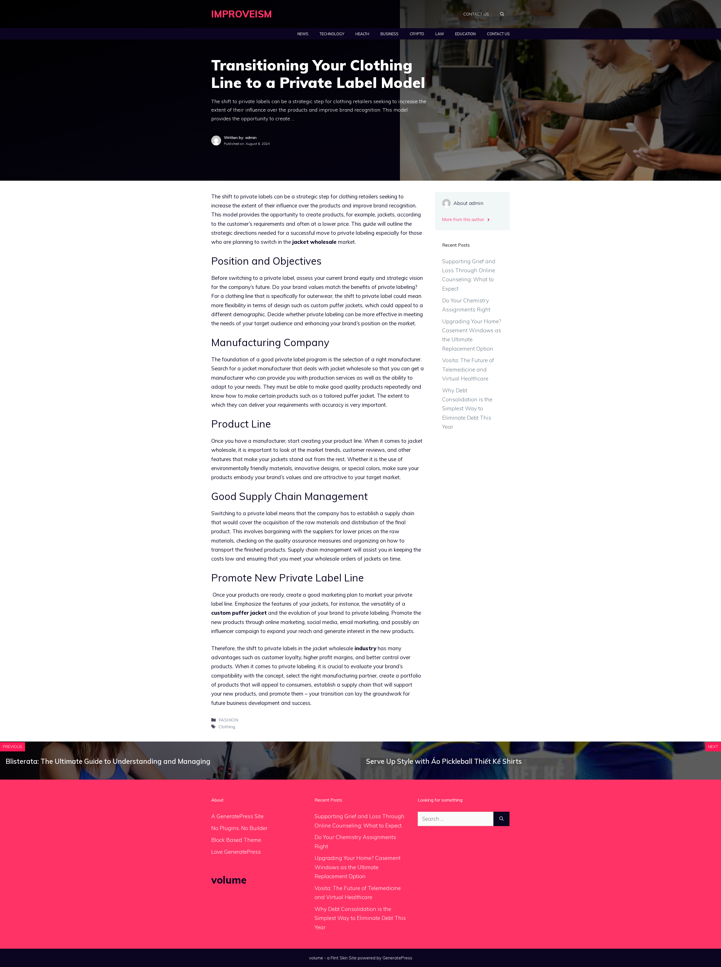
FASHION (228, 720)
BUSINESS (389, 34)
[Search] (501, 819)
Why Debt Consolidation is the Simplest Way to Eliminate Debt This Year (467, 408)
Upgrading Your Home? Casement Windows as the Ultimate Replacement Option (357, 867)
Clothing (227, 726)
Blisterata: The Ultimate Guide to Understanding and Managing (108, 761)
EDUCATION (465, 34)
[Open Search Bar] (502, 14)
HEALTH (362, 34)
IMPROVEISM (241, 14)
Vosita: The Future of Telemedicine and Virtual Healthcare (468, 369)
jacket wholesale (314, 241)
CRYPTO (417, 34)
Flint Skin (339, 958)
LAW (439, 34)
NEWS (302, 34)
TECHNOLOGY (332, 34)
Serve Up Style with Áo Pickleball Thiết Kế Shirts (444, 761)
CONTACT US (476, 14)
